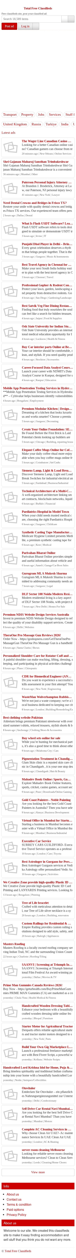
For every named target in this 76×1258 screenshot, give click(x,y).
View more (38, 1172)
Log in (25, 26)
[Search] (71, 19)
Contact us (14, 1199)
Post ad (9, 26)
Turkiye (51, 124)
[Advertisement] (38, 70)
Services (55, 114)
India (64, 124)
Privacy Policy (16, 1214)
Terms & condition (19, 1204)
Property (27, 114)
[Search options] (64, 19)
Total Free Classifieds (38, 8)
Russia (36, 124)
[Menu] (5, 3)
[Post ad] (12, 3)
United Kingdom (15, 124)
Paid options (15, 1209)
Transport (10, 114)
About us (13, 1194)
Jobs (41, 114)
